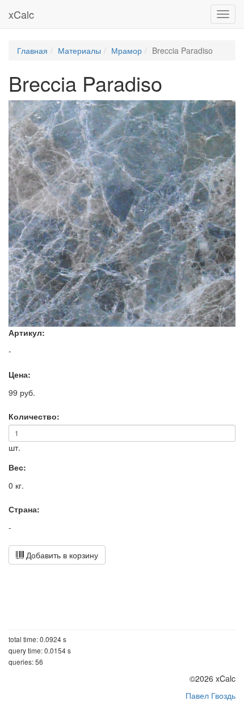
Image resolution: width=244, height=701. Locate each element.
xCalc (21, 14)
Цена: (20, 374)
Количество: (34, 416)
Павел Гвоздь (210, 695)
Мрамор (126, 50)
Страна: (24, 509)
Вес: (17, 467)
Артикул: (27, 332)
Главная (32, 50)
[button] (225, 110)
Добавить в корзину (61, 555)
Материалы (79, 50)
